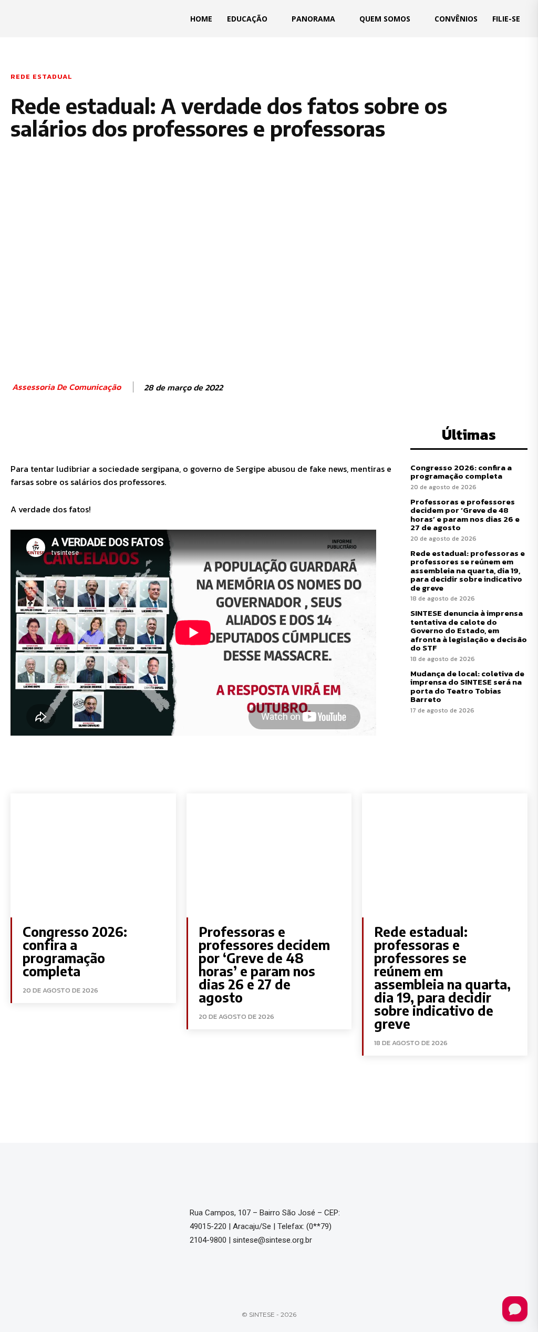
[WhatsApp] (158, 432)
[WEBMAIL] (439, 1216)
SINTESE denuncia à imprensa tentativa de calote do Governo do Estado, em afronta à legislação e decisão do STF (468, 630)
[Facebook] (86, 432)
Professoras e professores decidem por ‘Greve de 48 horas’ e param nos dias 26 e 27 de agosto (465, 514)
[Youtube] (418, 1216)
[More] (183, 432)
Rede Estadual (42, 76)
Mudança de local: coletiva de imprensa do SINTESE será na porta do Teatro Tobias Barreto (467, 686)
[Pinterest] (134, 432)
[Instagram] (397, 1216)
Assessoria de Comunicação (66, 387)
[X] (110, 432)
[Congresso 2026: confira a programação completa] (93, 855)
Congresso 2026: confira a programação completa (461, 471)
